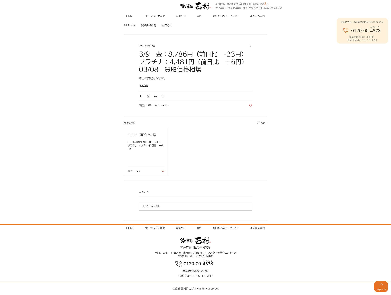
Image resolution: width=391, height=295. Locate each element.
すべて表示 (262, 122)
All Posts (129, 25)
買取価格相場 (148, 25)
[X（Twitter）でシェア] (147, 96)
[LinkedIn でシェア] (155, 96)
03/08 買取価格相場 (142, 134)
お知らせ (167, 25)
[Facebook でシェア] (140, 96)
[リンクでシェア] (162, 96)
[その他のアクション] (250, 46)
